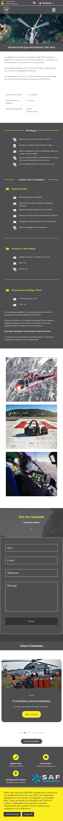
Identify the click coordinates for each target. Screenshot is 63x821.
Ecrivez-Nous (45, 763)
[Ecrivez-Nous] (46, 757)
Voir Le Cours (31, 714)
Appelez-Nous (16, 763)
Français (31, 695)
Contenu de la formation (31, 180)
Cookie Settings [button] (12, 814)
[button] (47, 3)
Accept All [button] (28, 814)
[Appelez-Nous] (16, 757)
